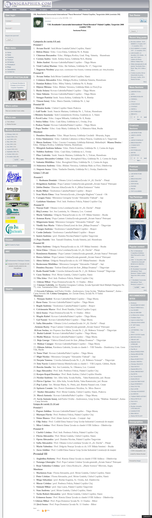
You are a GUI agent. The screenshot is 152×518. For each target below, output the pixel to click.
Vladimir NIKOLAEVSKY (138, 396)
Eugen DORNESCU (137, 384)
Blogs (64, 10)
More (145, 82)
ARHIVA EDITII (136, 135)
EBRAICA (134, 114)
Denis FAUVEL (135, 386)
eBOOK (133, 152)
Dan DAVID (134, 356)
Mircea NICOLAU (136, 399)
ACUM (133, 327)
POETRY (133, 186)
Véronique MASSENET (138, 391)
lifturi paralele (135, 266)
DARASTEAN (135, 379)
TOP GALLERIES (136, 191)
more (145, 290)
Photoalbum (55, 10)
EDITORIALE (135, 155)
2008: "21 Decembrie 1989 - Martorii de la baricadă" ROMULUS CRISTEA (138, 262)
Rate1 (35, 508)
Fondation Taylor (135, 317)
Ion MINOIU (135, 394)
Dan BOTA (134, 374)
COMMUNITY (135, 145)
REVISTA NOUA (136, 337)
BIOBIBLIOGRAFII (137, 96)
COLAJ (133, 101)
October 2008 (11, 154)
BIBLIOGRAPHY (136, 143)
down (45, 510)
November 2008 (11, 156)
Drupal (138, 461)
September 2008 (11, 151)
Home (7, 10)
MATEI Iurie (134, 202)
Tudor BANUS (135, 366)
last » (138, 119)
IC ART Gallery (135, 325)
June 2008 (10, 144)
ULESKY (134, 404)
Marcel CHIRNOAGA (137, 307)
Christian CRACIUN (137, 364)
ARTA (133, 94)
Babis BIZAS (135, 413)
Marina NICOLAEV (137, 416)
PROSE (133, 189)
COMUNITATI (135, 104)
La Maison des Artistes (137, 315)
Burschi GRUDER (136, 312)
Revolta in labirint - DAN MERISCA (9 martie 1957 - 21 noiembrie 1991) (138, 44)
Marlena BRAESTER (137, 354)
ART (132, 138)
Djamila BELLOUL (136, 369)
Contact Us (86, 10)
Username (8, 21)
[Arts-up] (12, 189)
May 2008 (10, 142)
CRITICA (134, 109)
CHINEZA (134, 99)
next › (22, 160)
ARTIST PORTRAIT (137, 140)
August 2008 (10, 149)
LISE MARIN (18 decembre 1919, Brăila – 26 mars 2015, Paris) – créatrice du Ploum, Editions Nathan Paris (138, 57)
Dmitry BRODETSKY (137, 371)
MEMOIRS (134, 181)
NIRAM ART (135, 339)
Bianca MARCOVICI (137, 359)
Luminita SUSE (135, 411)
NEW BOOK (135, 184)
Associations (74, 10)
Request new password (12, 35)
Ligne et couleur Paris (137, 320)
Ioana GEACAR (135, 347)
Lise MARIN (134, 310)
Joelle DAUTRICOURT (138, 381)
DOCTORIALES (136, 111)
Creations (23, 10)
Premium (33, 10)
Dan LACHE (134, 389)
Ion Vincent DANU (136, 376)
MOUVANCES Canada (138, 334)
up (42, 510)
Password (8, 28)
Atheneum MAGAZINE (138, 322)
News (14, 10)
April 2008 (10, 139)
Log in (114, 515)
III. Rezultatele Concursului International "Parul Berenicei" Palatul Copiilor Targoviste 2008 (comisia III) (138, 273)
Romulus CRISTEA (136, 361)
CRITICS (133, 147)
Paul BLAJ (134, 349)
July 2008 (9, 147)
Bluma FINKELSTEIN (137, 351)
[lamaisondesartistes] (13, 177)
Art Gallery (43, 10)
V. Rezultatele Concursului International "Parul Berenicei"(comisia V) (138, 282)
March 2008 (10, 137)
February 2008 (11, 134)
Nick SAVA (134, 401)
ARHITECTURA (136, 91)
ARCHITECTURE (136, 133)
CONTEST (48, 21)
